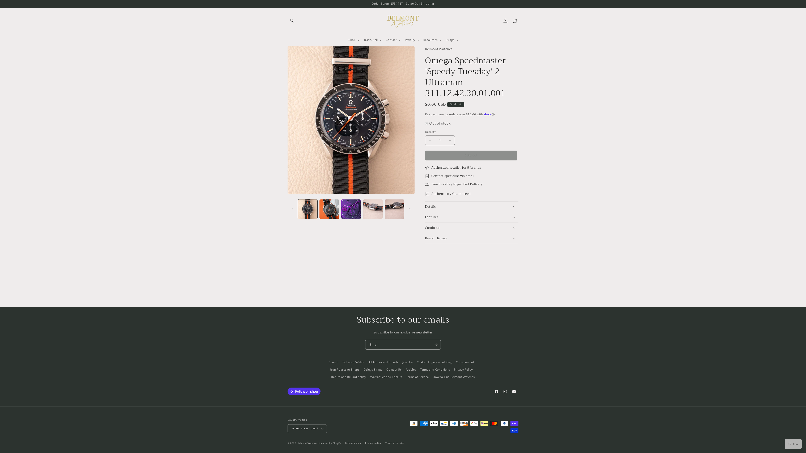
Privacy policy (373, 443)
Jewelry (407, 362)
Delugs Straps (373, 369)
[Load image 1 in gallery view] (307, 209)
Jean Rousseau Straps (344, 369)
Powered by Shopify (329, 443)
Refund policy (353, 443)
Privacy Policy (463, 369)
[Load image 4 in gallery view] (372, 209)
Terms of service (394, 443)
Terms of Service (417, 377)
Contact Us (394, 369)
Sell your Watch (353, 362)
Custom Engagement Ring (434, 362)
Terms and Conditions (435, 369)
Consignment (465, 362)
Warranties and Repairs (386, 377)
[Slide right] (410, 209)
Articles (411, 369)
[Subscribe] (436, 345)
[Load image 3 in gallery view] (351, 209)
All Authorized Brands (383, 362)
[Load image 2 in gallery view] (329, 209)
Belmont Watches (308, 443)
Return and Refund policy (348, 377)
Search (334, 362)
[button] (292, 20)
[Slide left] (292, 209)
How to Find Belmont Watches (454, 377)
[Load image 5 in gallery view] (394, 209)
